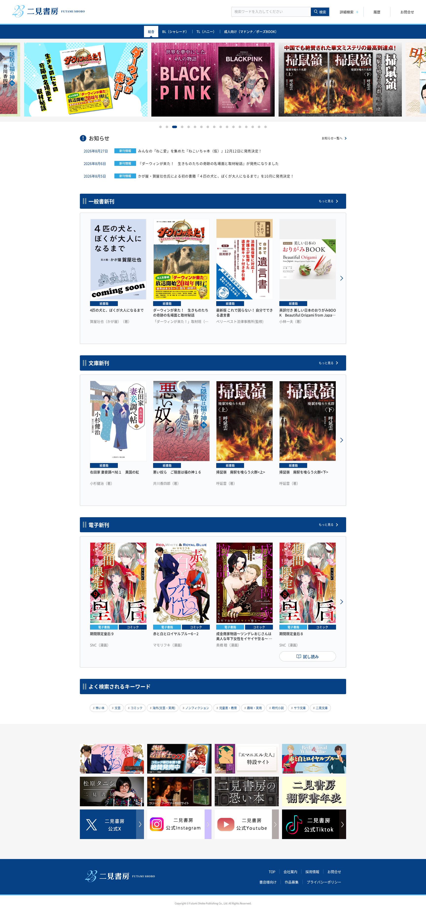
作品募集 (292, 882)
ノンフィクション (197, 708)
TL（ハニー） (206, 31)
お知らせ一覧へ (332, 138)
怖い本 (100, 708)
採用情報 (312, 871)
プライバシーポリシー (324, 882)
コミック (136, 708)
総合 (151, 31)
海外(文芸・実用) (164, 708)
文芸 (118, 708)
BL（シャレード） (175, 31)
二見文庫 (322, 708)
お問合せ (407, 11)
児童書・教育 (228, 708)
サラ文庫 (300, 708)
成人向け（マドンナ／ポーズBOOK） (251, 31)
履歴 (376, 11)
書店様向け (268, 882)
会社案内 (290, 871)
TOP (272, 871)
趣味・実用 (254, 708)
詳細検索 (347, 11)
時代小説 (278, 708)
